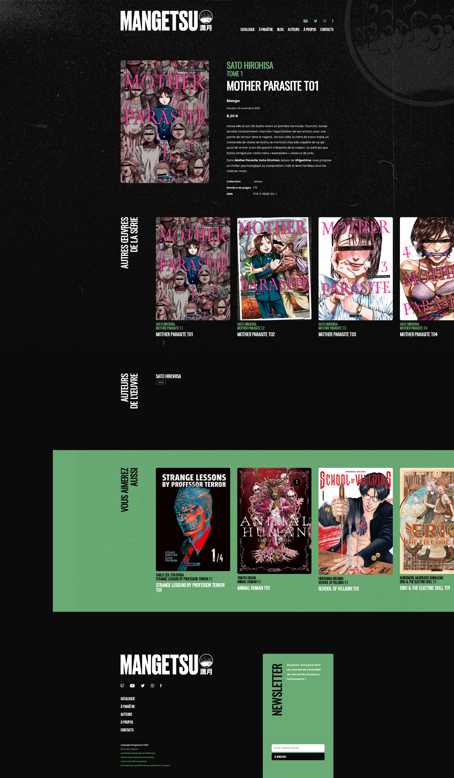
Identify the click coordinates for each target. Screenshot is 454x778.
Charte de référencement (134, 761)
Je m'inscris (280, 756)
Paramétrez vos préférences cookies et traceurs (145, 765)
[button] (163, 342)
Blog (280, 29)
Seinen (257, 181)
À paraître (266, 29)
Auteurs (293, 29)
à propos (310, 29)
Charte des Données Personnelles (137, 757)
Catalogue (247, 29)
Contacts (326, 29)
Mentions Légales (129, 749)
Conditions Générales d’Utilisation (138, 753)
